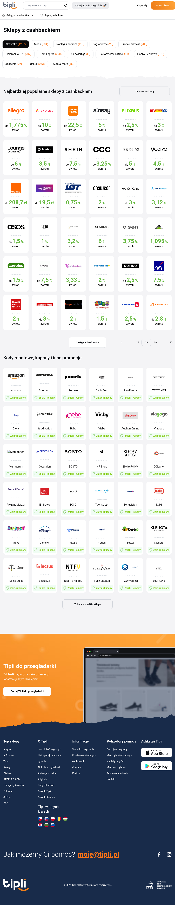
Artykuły (42, 779)
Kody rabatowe (46, 785)
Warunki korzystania (83, 749)
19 (155, 342)
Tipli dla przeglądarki (49, 767)
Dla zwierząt (80, 54)
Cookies (76, 767)
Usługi (37, 64)
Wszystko (15, 44)
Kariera (76, 773)
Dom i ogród (51, 54)
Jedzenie (13, 64)
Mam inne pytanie (116, 767)
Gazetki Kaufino (46, 797)
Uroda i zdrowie (134, 44)
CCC (5, 803)
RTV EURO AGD (11, 779)
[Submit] (65, 5)
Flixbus (7, 773)
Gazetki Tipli (44, 791)
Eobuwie (7, 791)
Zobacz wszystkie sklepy (87, 604)
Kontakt (111, 779)
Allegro (7, 749)
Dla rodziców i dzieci (114, 54)
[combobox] (46, 5)
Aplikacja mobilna (47, 773)
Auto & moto (63, 64)
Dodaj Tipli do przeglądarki (27, 691)
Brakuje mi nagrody (117, 749)
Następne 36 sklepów (87, 342)
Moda (41, 44)
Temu (6, 761)
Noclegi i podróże (70, 44)
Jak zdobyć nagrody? (49, 749)
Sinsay (6, 767)
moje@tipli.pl (98, 854)
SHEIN (6, 797)
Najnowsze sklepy (144, 91)
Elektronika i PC (18, 54)
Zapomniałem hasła (117, 773)
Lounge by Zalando (13, 785)
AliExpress (8, 755)
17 (137, 342)
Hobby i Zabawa (150, 54)
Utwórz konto (163, 5)
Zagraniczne (103, 44)
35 (171, 342)
